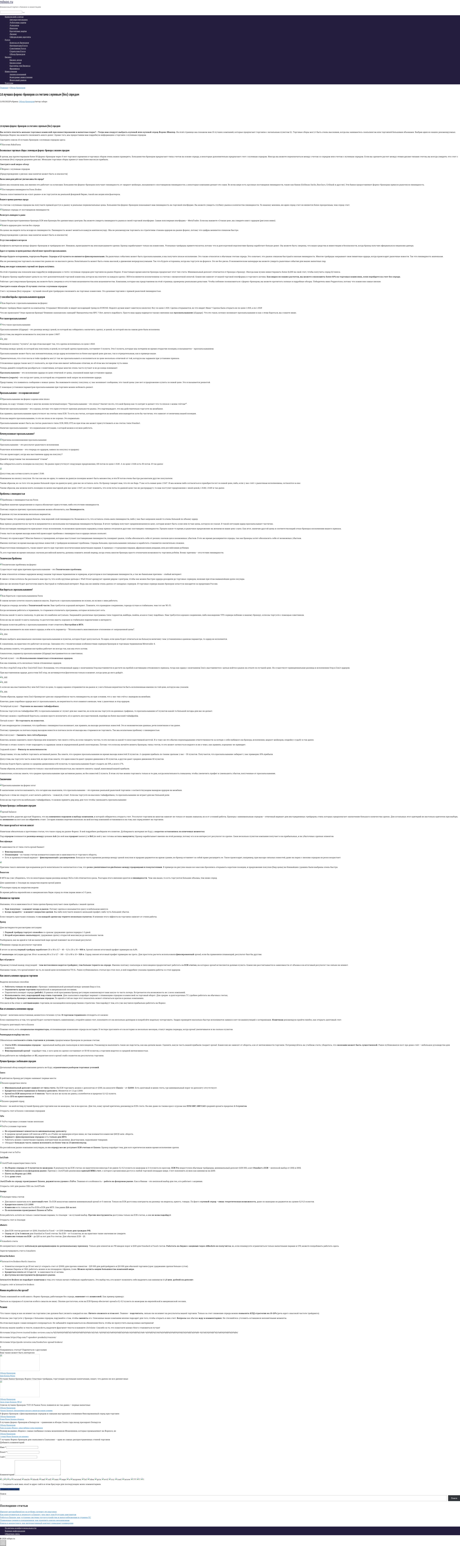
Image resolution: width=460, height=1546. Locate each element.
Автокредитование (19, 19)
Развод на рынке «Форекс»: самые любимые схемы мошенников (21, 1428)
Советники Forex (18, 48)
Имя (3, 1447)
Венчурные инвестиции (21, 77)
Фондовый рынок (18, 80)
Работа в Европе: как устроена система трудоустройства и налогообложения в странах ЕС (45, 1517)
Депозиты (14, 25)
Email (3, 1452)
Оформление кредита (20, 37)
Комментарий (7, 1474)
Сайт (2, 1457)
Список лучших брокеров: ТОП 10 (11, 1402)
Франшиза (15, 68)
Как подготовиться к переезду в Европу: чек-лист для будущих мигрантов (38, 1514)
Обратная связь (12, 1534)
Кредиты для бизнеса (20, 65)
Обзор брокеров (17, 54)
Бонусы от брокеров (19, 42)
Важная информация (15, 1531)
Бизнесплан (15, 63)
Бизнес (8, 57)
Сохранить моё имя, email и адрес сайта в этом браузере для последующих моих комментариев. (52, 1484)
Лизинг (13, 34)
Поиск (3, 1493)
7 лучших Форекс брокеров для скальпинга (14, 1437)
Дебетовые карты (18, 22)
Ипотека (14, 28)
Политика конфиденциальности (20, 1528)
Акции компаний (18, 74)
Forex (7, 40)
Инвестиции (11, 71)
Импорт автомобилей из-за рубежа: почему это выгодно (28, 1511)
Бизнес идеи (16, 60)
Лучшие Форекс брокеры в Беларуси (12, 1419)
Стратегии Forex (18, 51)
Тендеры (9, 83)
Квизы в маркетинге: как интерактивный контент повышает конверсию (36, 1523)
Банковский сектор (14, 16)
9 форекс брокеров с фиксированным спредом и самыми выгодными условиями (26, 1411)
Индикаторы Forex (19, 45)
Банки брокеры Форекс (7, 1376)
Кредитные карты (18, 31)
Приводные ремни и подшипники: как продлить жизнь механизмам (34, 1520)
